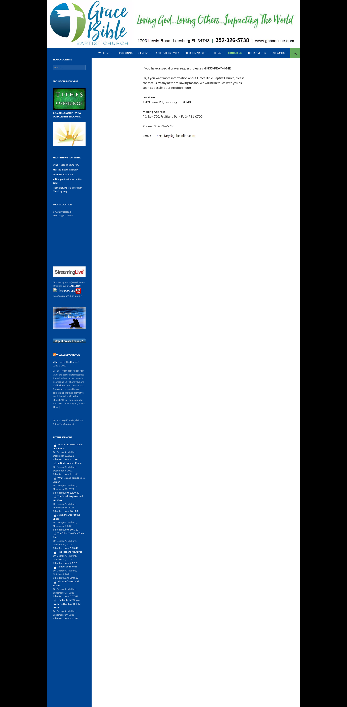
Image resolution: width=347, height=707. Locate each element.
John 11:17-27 (72, 459)
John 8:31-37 (71, 618)
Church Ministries (195, 53)
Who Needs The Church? (66, 164)
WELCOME (104, 53)
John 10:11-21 (72, 511)
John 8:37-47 (71, 596)
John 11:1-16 (71, 474)
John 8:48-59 (71, 577)
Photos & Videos (256, 53)
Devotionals (125, 53)
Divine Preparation (63, 174)
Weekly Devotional (68, 354)
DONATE (218, 53)
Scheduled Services (167, 53)
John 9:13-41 (71, 548)
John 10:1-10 (71, 529)
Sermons (143, 53)
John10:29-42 (71, 492)
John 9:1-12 (70, 562)
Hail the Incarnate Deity (65, 169)
